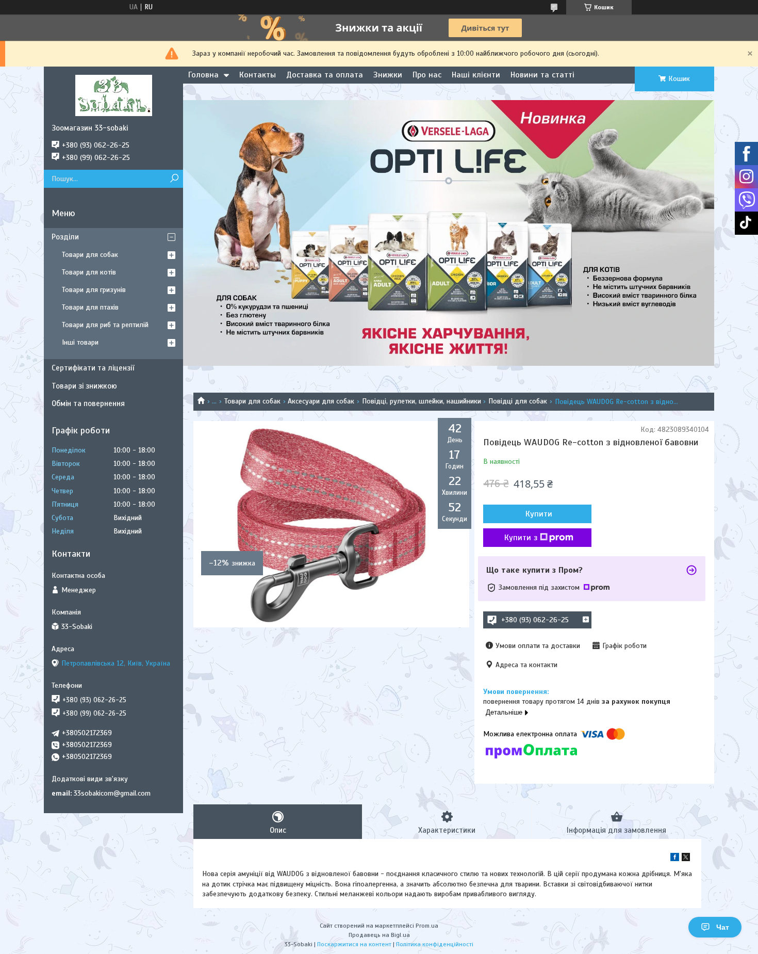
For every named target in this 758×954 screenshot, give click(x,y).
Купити (538, 514)
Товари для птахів (90, 307)
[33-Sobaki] (113, 95)
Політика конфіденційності (434, 944)
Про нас (427, 75)
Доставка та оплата (324, 75)
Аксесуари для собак (321, 401)
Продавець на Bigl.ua (379, 935)
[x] (686, 858)
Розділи (65, 236)
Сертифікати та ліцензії (93, 368)
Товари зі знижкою (84, 386)
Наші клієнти (476, 75)
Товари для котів (89, 272)
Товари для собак (252, 401)
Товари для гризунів (94, 289)
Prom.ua (427, 925)
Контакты (257, 75)
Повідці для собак (517, 401)
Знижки (387, 75)
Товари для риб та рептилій (105, 324)
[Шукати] (174, 179)
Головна (203, 75)
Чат (722, 927)
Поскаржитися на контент (354, 944)
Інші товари (80, 342)
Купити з (520, 537)
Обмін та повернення (88, 403)
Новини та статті (542, 75)
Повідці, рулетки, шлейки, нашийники (421, 401)
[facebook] (674, 858)
